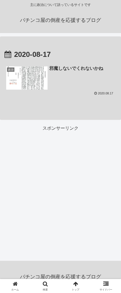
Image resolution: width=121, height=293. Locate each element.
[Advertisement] (60, 192)
